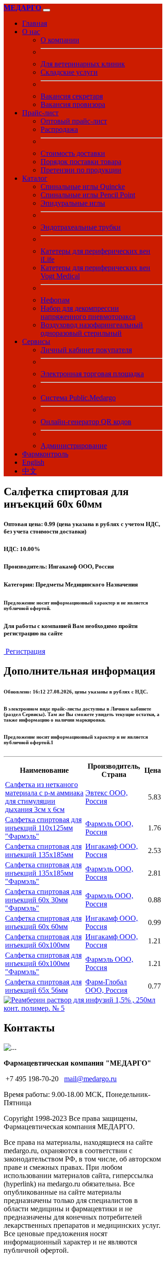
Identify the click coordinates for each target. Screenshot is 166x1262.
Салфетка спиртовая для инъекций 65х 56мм (43, 986)
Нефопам (55, 300)
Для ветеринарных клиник (83, 64)
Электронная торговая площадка (92, 374)
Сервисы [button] (36, 341)
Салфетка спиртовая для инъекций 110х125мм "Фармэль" (43, 828)
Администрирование (74, 446)
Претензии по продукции (81, 170)
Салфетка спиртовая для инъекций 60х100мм (43, 941)
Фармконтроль (45, 454)
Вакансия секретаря (72, 96)
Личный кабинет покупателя (86, 350)
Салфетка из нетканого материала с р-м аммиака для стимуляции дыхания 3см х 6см (44, 797)
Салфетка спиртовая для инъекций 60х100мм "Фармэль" (43, 963)
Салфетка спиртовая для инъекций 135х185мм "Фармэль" (43, 873)
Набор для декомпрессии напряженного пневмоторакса (88, 312)
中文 (29, 471)
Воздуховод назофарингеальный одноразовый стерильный (92, 329)
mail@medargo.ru (90, 1079)
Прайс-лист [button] (40, 113)
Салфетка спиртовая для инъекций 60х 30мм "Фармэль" (43, 900)
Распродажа (59, 129)
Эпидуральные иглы (73, 203)
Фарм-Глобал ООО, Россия (106, 986)
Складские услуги (69, 72)
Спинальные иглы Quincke (83, 186)
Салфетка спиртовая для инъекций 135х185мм (43, 850)
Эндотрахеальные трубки (81, 227)
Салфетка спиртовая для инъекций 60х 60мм (43, 922)
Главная (34, 23)
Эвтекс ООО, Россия (106, 797)
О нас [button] (31, 32)
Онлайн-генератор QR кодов (86, 422)
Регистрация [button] (24, 651)
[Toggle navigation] (46, 10)
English (33, 462)
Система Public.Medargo (78, 398)
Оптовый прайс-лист (74, 121)
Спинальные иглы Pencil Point (88, 195)
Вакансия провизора (73, 104)
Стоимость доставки (73, 153)
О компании (60, 40)
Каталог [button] (34, 178)
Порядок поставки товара (81, 162)
